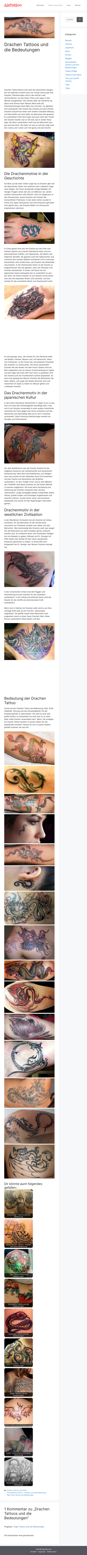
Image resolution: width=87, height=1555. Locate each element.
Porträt (68, 55)
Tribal (67, 88)
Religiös (68, 58)
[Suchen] (80, 19)
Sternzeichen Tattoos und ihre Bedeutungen (72, 65)
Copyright (41, 1552)
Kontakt (33, 1552)
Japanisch (69, 48)
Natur (67, 51)
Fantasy (9, 1490)
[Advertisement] (29, 70)
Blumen (78, 5)
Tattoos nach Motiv (55, 5)
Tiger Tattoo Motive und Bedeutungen (20, 1495)
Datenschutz (51, 1552)
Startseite (40, 5)
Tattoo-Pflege (71, 71)
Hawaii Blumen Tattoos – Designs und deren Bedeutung (26, 1493)
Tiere (69, 5)
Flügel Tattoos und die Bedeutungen (28, 1527)
